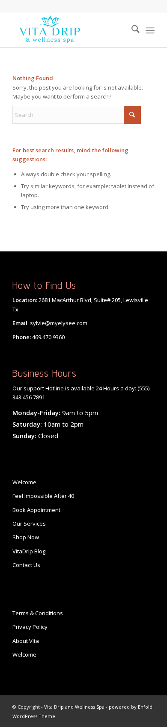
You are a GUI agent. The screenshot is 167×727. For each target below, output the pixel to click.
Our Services (29, 523)
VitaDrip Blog (28, 551)
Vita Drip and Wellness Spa (74, 707)
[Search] (131, 30)
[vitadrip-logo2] (69, 30)
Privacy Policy (30, 627)
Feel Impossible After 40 (43, 496)
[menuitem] (131, 30)
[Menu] (150, 30)
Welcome (24, 482)
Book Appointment (36, 510)
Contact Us (26, 565)
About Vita (25, 641)
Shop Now (25, 537)
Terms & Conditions (37, 613)
